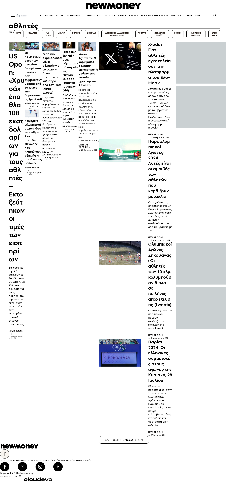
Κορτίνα (142, 32)
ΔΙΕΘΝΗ (122, 15)
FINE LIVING (193, 15)
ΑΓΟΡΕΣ (60, 15)
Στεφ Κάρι (214, 34)
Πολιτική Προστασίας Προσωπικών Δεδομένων (41, 460)
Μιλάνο (76, 32)
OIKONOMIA (46, 15)
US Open (48, 34)
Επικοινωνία (84, 460)
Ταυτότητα (72, 460)
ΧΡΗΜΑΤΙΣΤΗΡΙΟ (93, 15)
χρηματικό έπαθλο (160, 34)
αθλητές (32, 32)
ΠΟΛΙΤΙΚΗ (110, 15)
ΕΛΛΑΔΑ (133, 15)
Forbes (178, 32)
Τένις (18, 32)
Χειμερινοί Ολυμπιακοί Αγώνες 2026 (117, 34)
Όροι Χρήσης (7, 460)
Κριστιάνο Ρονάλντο (196, 34)
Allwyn (61, 32)
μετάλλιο (92, 32)
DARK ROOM (177, 15)
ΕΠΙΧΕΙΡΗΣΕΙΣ (74, 15)
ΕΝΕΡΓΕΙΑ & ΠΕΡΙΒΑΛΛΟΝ (154, 15)
